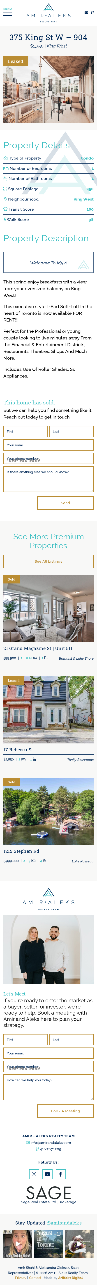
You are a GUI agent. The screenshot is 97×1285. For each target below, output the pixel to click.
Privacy (20, 1278)
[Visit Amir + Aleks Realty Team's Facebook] (61, 1174)
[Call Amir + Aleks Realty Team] (92, 13)
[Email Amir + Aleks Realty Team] (86, 13)
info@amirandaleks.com (50, 1142)
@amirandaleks (64, 1223)
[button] (7, 13)
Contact (35, 1278)
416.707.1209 (50, 1149)
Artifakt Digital (70, 1278)
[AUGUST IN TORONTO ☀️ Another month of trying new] (48, 1244)
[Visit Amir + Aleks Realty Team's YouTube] (47, 1174)
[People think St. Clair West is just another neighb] (79, 1244)
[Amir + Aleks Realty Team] (48, 12)
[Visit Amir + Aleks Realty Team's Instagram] (34, 1174)
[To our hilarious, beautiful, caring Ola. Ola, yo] (17, 1244)
